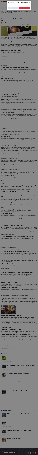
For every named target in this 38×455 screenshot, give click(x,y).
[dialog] (19, 5)
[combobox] (29, 2)
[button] (13, 8)
